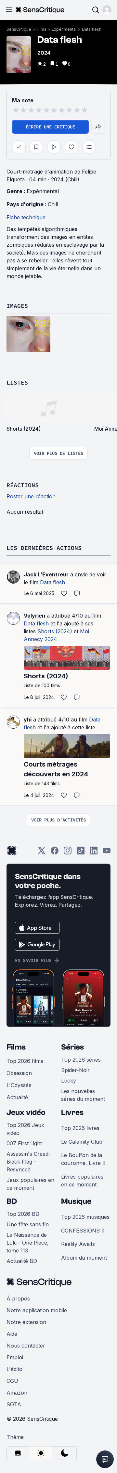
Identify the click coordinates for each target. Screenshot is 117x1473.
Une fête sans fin (27, 1224)
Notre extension (26, 1322)
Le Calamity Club (81, 1141)
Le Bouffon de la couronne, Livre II (83, 1159)
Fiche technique (26, 217)
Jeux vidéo (26, 1112)
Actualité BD (21, 1261)
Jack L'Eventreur (46, 574)
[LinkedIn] (94, 852)
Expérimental (64, 29)
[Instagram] (68, 852)
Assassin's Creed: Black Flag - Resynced (28, 1161)
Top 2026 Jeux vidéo (25, 1129)
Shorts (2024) (54, 631)
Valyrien (34, 615)
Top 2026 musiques (85, 1217)
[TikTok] (80, 852)
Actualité (17, 1097)
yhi (28, 719)
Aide (11, 1334)
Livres (72, 1112)
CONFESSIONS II (83, 1230)
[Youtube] (106, 852)
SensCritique (18, 29)
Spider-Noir (75, 1070)
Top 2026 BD (22, 1214)
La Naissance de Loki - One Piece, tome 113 (27, 1243)
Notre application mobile (36, 1310)
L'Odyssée (19, 1085)
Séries (72, 1047)
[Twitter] (42, 852)
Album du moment (84, 1257)
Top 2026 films (24, 1061)
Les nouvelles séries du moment (83, 1095)
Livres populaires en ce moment (82, 1180)
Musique (76, 1201)
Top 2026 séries (81, 1059)
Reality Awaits (78, 1244)
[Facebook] (54, 852)
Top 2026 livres (80, 1128)
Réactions (22, 485)
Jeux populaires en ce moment (30, 1184)
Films (41, 29)
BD (11, 1201)
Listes (17, 382)
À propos (18, 1298)
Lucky (68, 1080)
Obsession (19, 1073)
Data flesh (91, 29)
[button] (107, 10)
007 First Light (24, 1143)
